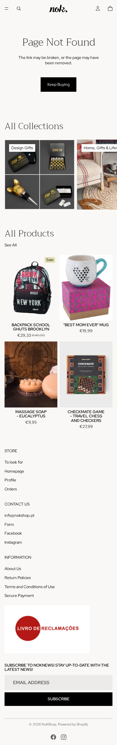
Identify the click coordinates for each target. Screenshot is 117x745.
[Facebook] (53, 737)
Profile (10, 480)
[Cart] (110, 8)
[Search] (18, 8)
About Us (13, 568)
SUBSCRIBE (59, 698)
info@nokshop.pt (19, 515)
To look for (14, 462)
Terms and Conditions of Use (30, 586)
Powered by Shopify (73, 724)
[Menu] (6, 8)
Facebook (13, 533)
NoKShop (49, 724)
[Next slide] (106, 174)
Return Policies (18, 577)
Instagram (13, 542)
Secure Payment (19, 595)
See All (11, 244)
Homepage (14, 470)
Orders (11, 489)
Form (9, 524)
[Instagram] (63, 737)
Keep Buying (58, 84)
